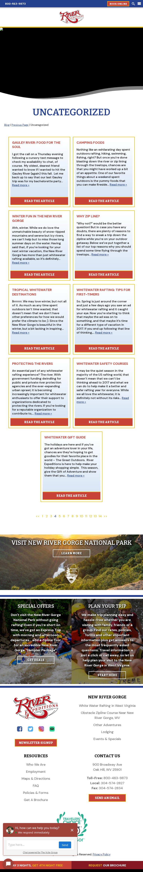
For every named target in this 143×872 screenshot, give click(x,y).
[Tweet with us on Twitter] (30, 731)
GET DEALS (35, 660)
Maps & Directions (36, 778)
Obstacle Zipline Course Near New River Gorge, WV (107, 715)
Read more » (20, 185)
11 (86, 516)
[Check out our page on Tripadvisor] (52, 731)
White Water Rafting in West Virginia (107, 705)
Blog (6, 125)
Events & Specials (107, 739)
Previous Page (20, 125)
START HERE (107, 675)
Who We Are (35, 764)
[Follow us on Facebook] (19, 731)
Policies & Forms (35, 793)
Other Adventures (107, 725)
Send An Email (107, 798)
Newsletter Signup (36, 743)
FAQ (36, 785)
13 (95, 516)
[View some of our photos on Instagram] (41, 731)
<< (37, 516)
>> (105, 516)
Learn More (71, 553)
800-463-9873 (15, 3)
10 (81, 516)
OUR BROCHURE (107, 865)
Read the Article (39, 201)
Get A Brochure (36, 800)
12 (90, 516)
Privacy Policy (101, 854)
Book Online (118, 4)
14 (100, 516)
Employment (36, 771)
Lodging (107, 732)
